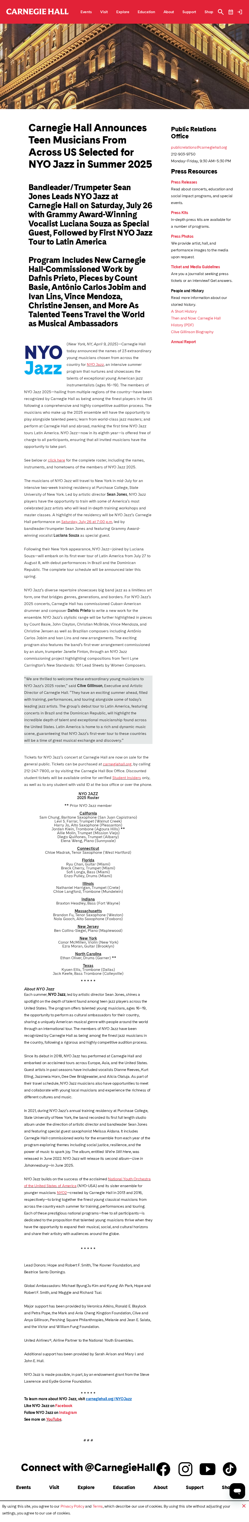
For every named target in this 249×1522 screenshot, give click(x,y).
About (160, 1487)
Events (23, 1487)
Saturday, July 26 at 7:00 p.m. (87, 521)
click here (56, 460)
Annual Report (183, 341)
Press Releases (184, 182)
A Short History (183, 311)
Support (194, 1487)
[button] (244, 1506)
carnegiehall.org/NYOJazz (109, 1399)
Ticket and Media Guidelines (195, 267)
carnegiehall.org (117, 764)
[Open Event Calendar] (231, 12)
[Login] (240, 12)
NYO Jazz (95, 364)
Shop (227, 1487)
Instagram (68, 1412)
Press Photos (182, 236)
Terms (98, 1506)
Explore (86, 1487)
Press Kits (179, 212)
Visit (54, 1487)
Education (124, 1487)
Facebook (63, 1405)
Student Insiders (126, 777)
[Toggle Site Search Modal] (221, 12)
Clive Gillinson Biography (192, 331)
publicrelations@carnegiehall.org (199, 147)
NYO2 (62, 1192)
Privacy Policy (72, 1506)
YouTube (54, 1419)
